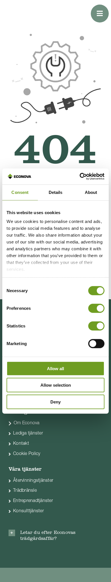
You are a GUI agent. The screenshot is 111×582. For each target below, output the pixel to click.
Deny (55, 401)
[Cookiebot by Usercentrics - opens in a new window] (79, 176)
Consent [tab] (19, 192)
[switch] (96, 308)
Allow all (55, 368)
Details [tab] (56, 192)
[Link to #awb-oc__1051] (100, 13)
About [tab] (91, 192)
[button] (55, 536)
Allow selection (55, 385)
